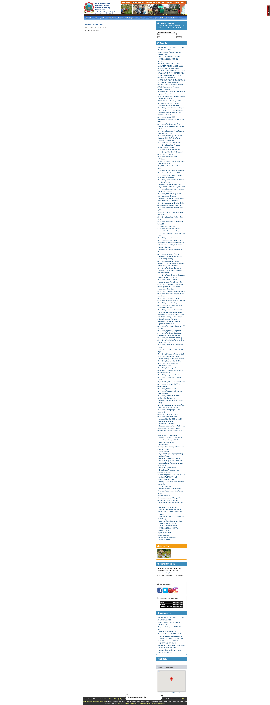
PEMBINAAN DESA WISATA (167, 528)
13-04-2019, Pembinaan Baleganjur (169, 268)
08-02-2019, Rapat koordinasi (167, 414)
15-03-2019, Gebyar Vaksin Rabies (169, 361)
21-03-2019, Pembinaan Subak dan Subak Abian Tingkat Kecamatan (169, 334)
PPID (182, 2)
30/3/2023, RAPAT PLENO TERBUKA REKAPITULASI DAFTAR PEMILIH (170, 74)
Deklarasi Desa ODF (164, 495)
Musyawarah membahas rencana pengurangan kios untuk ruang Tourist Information (170, 430)
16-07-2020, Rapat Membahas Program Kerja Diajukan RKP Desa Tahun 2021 (170, 109)
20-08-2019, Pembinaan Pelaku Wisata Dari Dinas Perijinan (170, 181)
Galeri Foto (164, 546)
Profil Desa (126, 2)
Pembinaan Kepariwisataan (166, 467)
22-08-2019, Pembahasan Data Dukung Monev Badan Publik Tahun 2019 (170, 171)
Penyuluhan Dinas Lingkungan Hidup (169, 521)
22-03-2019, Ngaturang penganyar (169, 330)
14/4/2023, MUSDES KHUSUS (168, 68)
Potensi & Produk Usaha (174, 18)
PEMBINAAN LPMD (164, 486)
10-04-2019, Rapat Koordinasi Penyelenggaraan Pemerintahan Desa (170, 280)
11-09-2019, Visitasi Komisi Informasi (169, 152)
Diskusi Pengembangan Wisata (168, 440)
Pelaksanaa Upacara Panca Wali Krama (171, 426)
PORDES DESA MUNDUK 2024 (168, 57)
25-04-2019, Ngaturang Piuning (168, 254)
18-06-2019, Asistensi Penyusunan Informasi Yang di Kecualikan (169, 195)
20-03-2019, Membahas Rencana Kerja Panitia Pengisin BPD (170, 341)
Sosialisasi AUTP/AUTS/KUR (167, 477)
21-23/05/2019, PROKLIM (166, 226)
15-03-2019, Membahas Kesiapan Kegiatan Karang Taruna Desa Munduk (170, 357)
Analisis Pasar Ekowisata (165, 423)
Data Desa (169, 2)
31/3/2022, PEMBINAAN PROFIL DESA (171, 70)
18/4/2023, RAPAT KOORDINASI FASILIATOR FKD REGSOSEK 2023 (170, 64)
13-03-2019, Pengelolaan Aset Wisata (170, 375)
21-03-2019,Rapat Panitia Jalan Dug (169, 337)
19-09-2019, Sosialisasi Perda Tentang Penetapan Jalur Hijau (170, 132)
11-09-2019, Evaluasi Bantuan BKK (169, 149)
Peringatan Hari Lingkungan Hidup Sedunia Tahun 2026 (169, 651)
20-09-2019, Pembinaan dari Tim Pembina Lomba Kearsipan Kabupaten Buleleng (170, 126)
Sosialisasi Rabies (163, 539)
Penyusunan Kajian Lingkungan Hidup (170, 454)
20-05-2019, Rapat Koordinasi (167, 238)
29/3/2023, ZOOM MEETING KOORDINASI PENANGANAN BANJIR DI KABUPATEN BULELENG (171, 79)
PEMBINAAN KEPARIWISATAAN (169, 526)
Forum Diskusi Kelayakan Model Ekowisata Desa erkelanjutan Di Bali (169, 436)
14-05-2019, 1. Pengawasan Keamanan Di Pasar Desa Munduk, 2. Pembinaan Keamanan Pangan (170, 244)
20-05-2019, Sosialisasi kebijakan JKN (170, 240)
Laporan (143, 18)
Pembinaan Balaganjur (165, 421)
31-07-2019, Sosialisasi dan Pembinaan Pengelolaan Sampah (170, 190)
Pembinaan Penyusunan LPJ (167, 507)
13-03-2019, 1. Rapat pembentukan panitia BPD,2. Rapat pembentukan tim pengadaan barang (170, 370)
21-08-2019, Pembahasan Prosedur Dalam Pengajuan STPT (169, 176)
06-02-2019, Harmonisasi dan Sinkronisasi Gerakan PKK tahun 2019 (170, 417)
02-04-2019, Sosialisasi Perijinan (168, 298)
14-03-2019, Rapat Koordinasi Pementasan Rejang (167, 364)
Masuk (179, 36)
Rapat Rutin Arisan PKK (165, 479)
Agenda (101, 18)
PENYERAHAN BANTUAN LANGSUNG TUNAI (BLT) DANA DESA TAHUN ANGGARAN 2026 (171, 645)
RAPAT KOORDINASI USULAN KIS (169, 509)
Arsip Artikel (165, 613)
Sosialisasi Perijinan (164, 456)
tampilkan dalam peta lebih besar (168, 693)
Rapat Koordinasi (163, 535)
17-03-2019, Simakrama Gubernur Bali (170, 354)
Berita (95, 18)
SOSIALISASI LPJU (164, 530)
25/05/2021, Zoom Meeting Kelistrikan (170, 101)
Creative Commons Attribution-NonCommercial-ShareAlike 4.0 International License (141, 703)
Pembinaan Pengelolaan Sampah (168, 458)
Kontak (176, 2)
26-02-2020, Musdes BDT (166, 117)
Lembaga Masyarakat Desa (155, 2)
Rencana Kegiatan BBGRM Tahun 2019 (171, 474)
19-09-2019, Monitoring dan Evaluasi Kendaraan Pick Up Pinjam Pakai (169, 136)
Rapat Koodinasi (163, 451)
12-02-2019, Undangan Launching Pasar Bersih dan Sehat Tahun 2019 (171, 406)
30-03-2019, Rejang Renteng (167, 303)
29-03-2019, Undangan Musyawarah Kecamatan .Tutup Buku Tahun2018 (169, 311)
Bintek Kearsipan (163, 444)
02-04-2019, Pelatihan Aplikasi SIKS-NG (171, 300)
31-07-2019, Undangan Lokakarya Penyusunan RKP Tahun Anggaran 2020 (171, 185)
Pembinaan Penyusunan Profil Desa (169, 461)
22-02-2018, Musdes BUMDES (168, 389)
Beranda (88, 18)
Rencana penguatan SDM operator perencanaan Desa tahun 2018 (169, 499)
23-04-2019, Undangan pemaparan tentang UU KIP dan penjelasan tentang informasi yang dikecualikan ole (170, 263)
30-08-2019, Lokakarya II (165, 154)
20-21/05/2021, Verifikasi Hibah (168, 103)
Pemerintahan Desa (138, 2)
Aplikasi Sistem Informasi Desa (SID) (110, 699)
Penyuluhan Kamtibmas (165, 442)
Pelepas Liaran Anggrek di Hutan (168, 470)
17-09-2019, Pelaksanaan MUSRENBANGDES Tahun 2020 (168, 141)
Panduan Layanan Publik (156, 18)
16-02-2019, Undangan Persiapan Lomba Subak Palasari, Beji (168, 397)
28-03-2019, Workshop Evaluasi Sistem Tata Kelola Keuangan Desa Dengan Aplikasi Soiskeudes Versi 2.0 (170, 316)
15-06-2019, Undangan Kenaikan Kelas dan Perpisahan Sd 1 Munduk (170, 199)
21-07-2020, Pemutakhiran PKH (168, 105)
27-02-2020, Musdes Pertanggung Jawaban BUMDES (169, 113)
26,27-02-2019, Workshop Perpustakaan (171, 382)
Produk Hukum (111, 18)
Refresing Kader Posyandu (166, 523)
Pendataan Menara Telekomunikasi (169, 488)
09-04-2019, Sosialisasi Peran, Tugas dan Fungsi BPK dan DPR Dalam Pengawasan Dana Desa (170, 286)
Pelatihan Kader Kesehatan (166, 537)
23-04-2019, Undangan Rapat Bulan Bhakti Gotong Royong (169, 257)
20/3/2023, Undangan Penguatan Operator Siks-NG (168, 88)
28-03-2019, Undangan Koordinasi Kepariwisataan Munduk (169, 322)
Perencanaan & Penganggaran (128, 18)
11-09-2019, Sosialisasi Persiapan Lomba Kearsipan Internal (168, 146)
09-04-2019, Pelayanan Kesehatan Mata (171, 291)
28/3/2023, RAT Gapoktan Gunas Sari (170, 84)
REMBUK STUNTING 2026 (166, 631)
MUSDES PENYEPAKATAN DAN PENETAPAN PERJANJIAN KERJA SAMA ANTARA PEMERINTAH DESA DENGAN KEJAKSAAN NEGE (170, 637)
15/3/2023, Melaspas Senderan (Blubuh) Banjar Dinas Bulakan (171, 97)
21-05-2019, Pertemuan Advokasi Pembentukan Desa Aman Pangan (169, 229)
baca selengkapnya (167, 573)
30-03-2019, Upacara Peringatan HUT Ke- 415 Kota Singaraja (170, 306)
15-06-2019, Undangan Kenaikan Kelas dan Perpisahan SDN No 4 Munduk (170, 204)
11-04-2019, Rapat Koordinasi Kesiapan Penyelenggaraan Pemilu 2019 (171, 276)
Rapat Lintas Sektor (164, 532)
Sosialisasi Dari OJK (164, 472)
